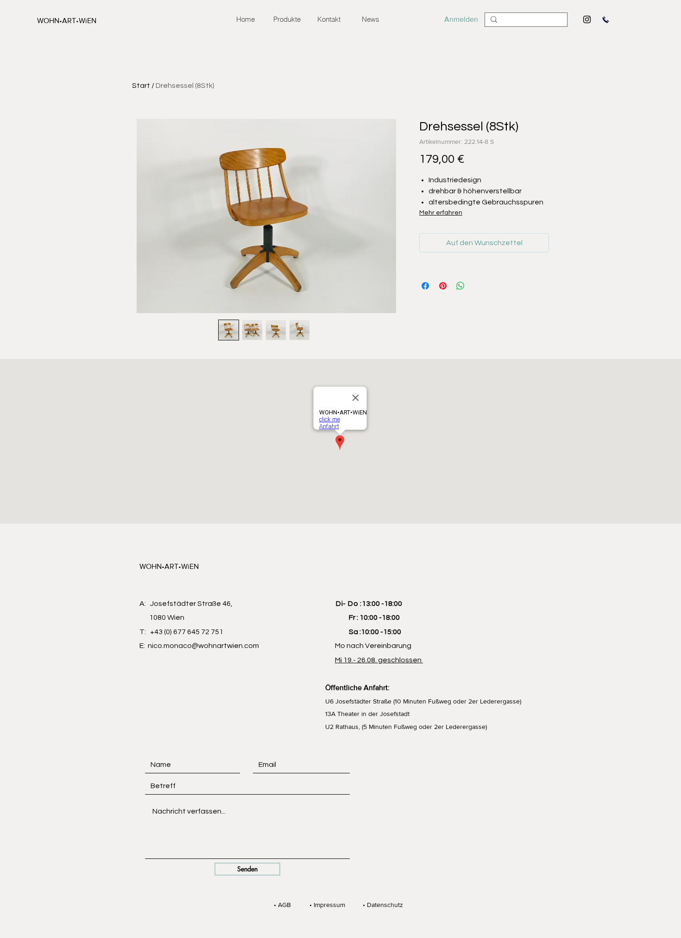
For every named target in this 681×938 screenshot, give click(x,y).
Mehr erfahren (440, 213)
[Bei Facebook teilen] (425, 285)
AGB (281, 904)
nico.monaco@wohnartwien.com (203, 645)
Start (141, 85)
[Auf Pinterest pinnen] (442, 285)
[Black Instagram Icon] (587, 19)
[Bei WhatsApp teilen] (460, 285)
